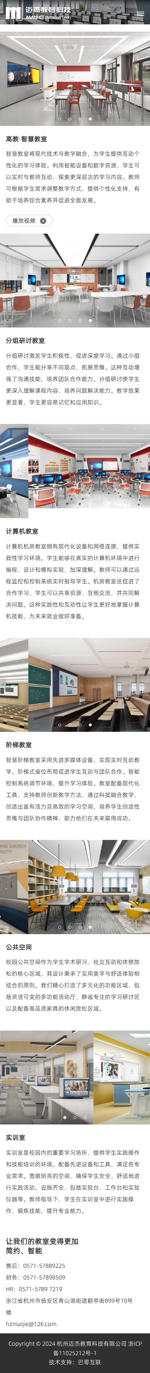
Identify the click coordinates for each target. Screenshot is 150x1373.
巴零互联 (89, 1362)
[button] (59, 119)
